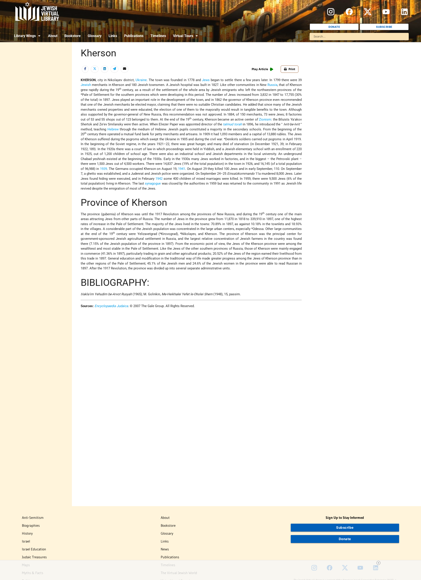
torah (238, 124)
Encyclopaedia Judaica (111, 306)
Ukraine (141, 80)
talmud (228, 124)
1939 (103, 169)
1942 (158, 179)
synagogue (153, 183)
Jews (206, 80)
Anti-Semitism (33, 517)
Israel (26, 541)
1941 (181, 169)
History (27, 533)
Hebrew (113, 129)
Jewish (86, 85)
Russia (272, 85)
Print (292, 69)
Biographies (31, 525)
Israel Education (34, 549)
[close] (378, 563)
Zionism (265, 119)
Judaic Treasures (34, 557)
